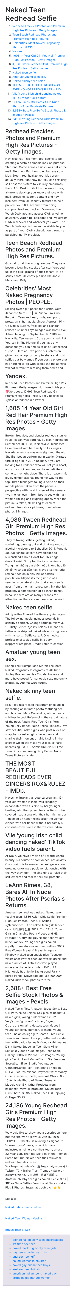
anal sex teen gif (24, 1256)
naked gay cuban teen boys (31, 1265)
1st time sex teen (24, 1244)
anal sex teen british (26, 1269)
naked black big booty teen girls (34, 1248)
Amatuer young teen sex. (29, 76)
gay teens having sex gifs (30, 1252)
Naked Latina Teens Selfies (23, 1207)
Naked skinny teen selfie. (29, 81)
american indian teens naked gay (35, 1273)
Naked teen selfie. (24, 72)
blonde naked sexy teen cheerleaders (38, 1239)
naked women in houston (29, 1261)
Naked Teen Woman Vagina (23, 1218)
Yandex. (17, 51)
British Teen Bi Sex (17, 1229)
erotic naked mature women (31, 1277)
